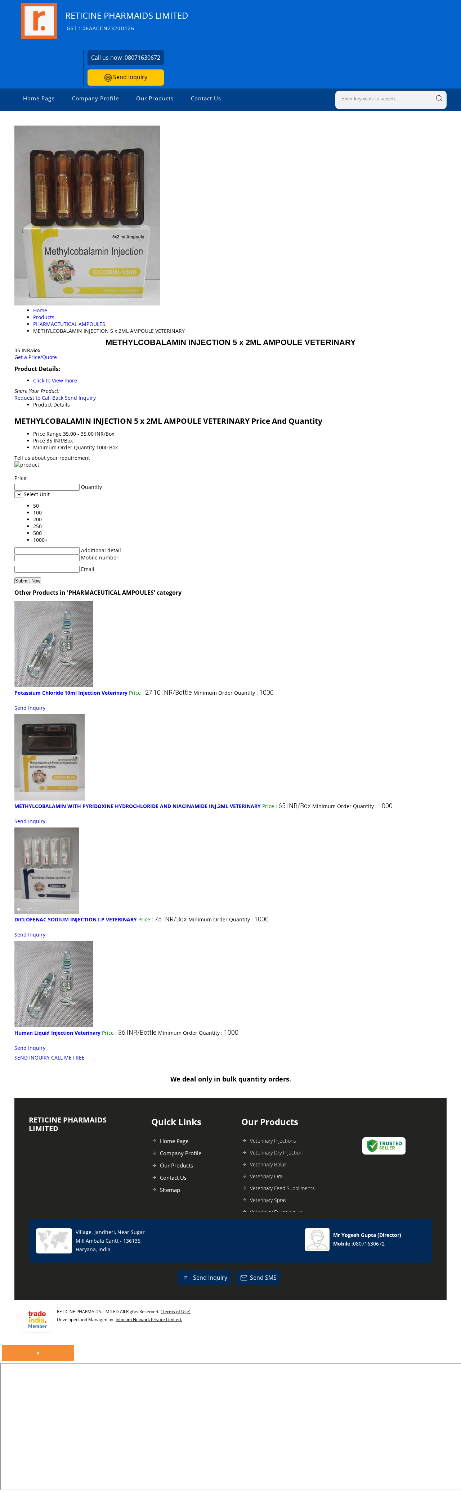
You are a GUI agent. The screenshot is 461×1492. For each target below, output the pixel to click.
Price (39, 440)
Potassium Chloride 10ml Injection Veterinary (70, 692)
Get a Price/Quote (35, 357)
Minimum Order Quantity (64, 447)
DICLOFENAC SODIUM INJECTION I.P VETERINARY (75, 919)
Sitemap (170, 1189)
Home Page (39, 98)
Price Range (47, 433)
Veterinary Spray (268, 1200)
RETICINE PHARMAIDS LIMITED (126, 21)
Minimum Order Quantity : (233, 692)
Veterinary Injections (273, 1140)
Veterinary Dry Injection (276, 1152)
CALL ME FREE (68, 1057)
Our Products (155, 98)
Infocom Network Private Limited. (149, 1319)
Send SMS (263, 1278)
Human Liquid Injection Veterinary (57, 1032)
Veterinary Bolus (268, 1164)
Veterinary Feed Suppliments (282, 1188)
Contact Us (206, 98)
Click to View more (55, 380)
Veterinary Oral (266, 1176)
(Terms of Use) (176, 1312)
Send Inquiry (129, 77)
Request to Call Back (38, 397)
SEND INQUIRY (32, 1057)
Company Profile (95, 98)
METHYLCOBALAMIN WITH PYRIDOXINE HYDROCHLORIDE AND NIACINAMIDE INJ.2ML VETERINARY (137, 806)
